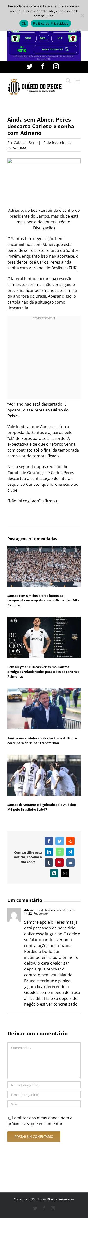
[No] (81, 15)
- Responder (40, 913)
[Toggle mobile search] (68, 80)
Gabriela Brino (25, 142)
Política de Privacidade (51, 23)
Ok (24, 23)
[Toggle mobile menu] (78, 80)
